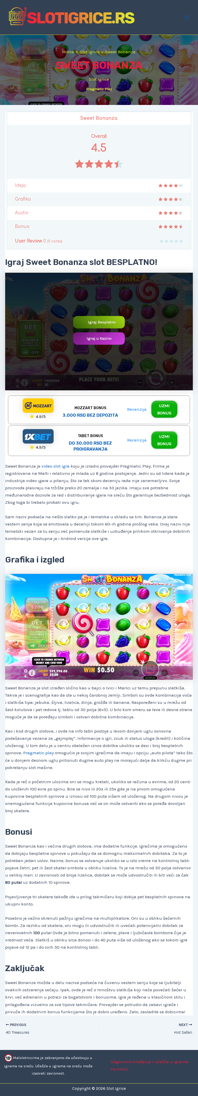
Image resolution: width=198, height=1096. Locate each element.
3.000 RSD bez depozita (90, 415)
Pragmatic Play (99, 89)
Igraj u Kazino (99, 338)
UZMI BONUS (164, 409)
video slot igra (55, 466)
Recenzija (137, 409)
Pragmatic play (39, 752)
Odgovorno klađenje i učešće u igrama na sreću (149, 1065)
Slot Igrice (99, 79)
